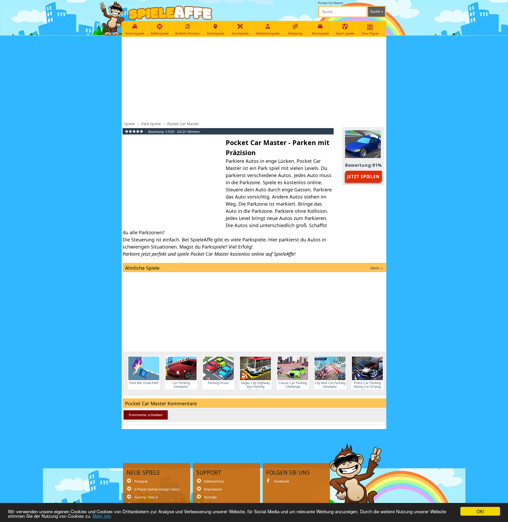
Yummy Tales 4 (145, 497)
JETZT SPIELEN (363, 176)
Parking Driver (218, 383)
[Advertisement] (254, 77)
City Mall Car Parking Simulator (330, 385)
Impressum (213, 489)
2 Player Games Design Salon (156, 489)
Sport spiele (345, 33)
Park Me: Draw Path (143, 383)
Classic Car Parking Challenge (293, 385)
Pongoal (140, 481)
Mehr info (102, 515)
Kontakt (210, 497)
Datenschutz (214, 481)
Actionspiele (134, 33)
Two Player (370, 33)
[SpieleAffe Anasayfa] (170, 13)
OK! (480, 511)
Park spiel (269, 168)
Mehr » (376, 268)
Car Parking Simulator (181, 385)
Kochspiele (240, 33)
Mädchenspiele (268, 33)
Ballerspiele (160, 33)
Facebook (281, 481)
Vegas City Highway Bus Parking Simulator (255, 385)
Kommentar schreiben (145, 415)
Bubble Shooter (187, 33)
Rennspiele (320, 33)
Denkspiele (215, 33)
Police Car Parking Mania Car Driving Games (367, 385)
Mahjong (295, 33)
